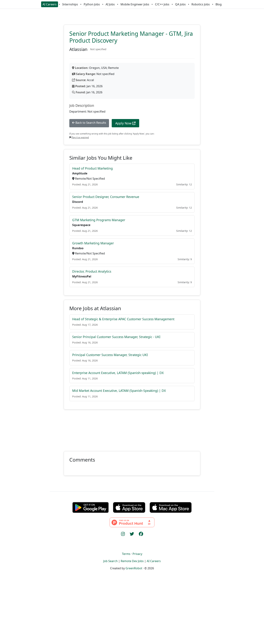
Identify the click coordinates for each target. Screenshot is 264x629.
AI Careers (50, 4)
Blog (219, 4)
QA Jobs (180, 4)
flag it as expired (80, 137)
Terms (126, 554)
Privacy (137, 554)
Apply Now (123, 123)
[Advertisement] (132, 428)
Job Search (110, 561)
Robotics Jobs (200, 4)
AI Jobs (110, 4)
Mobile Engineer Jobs (135, 4)
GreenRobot (134, 568)
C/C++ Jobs (162, 4)
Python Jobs (92, 4)
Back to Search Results (90, 123)
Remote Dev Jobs (132, 561)
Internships (70, 4)
